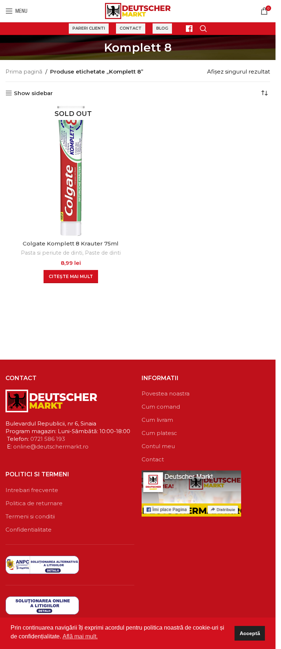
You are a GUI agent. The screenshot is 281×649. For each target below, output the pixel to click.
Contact (131, 28)
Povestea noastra (166, 393)
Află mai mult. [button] (80, 636)
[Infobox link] (185, 28)
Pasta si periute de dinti (51, 253)
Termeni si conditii (30, 516)
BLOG (162, 28)
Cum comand (161, 406)
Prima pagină (23, 71)
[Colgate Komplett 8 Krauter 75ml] (70, 171)
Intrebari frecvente (31, 490)
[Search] (203, 28)
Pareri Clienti (88, 28)
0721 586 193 (47, 438)
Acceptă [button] (250, 633)
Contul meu (158, 446)
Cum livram (157, 419)
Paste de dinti (103, 253)
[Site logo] (138, 10)
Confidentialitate (28, 529)
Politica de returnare (34, 503)
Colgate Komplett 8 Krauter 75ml (71, 243)
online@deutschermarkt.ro (51, 446)
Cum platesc (159, 432)
